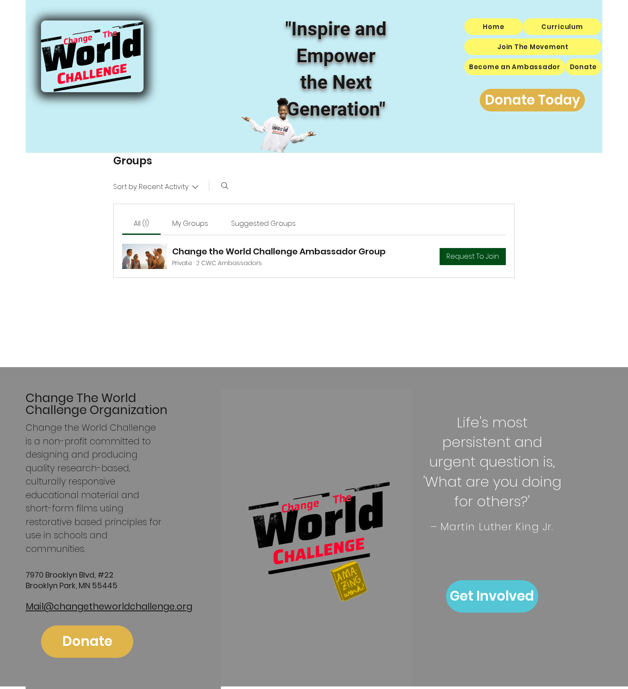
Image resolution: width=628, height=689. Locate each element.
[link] (141, 223)
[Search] (225, 186)
